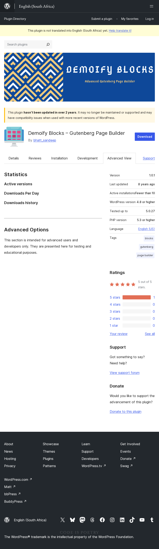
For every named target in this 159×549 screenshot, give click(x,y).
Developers (90, 459)
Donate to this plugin (125, 411)
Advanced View (119, 158)
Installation (59, 158)
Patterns (49, 466)
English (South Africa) (30, 520)
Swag (126, 466)
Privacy (10, 466)
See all (150, 334)
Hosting (10, 459)
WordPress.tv (94, 466)
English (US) (146, 229)
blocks (149, 238)
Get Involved (130, 444)
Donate (128, 459)
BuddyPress (15, 501)
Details (13, 158)
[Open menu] (152, 6)
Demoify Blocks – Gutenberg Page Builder (76, 133)
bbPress (12, 494)
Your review (119, 334)
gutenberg (146, 246)
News (8, 451)
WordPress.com (18, 479)
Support (149, 158)
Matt (10, 487)
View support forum (125, 373)
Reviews (35, 158)
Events (125, 451)
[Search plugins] (48, 44)
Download (144, 136)
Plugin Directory (15, 18)
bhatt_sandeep (44, 140)
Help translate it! (120, 30)
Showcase (51, 444)
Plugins (48, 459)
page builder (145, 255)
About (8, 444)
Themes (49, 451)
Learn (86, 444)
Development (87, 158)
